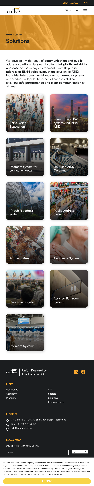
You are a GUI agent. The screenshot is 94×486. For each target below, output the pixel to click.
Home (9, 34)
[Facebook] (83, 372)
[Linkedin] (76, 372)
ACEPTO (47, 481)
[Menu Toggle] (85, 10)
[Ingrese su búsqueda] (77, 10)
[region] (47, 472)
